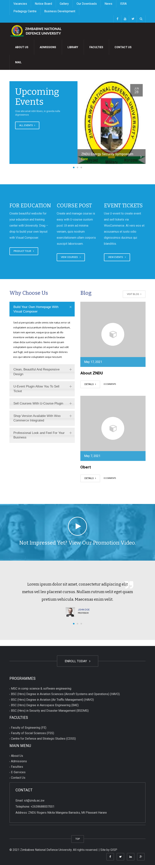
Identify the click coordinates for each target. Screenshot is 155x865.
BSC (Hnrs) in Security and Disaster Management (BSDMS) (50, 710)
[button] (74, 167)
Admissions (48, 47)
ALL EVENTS (26, 125)
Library (72, 47)
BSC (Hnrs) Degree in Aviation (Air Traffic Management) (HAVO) (52, 699)
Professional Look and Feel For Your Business (39, 435)
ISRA (123, 3)
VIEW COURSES (70, 257)
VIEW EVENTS (116, 257)
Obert (85, 467)
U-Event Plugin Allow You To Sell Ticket (36, 389)
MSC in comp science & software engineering (41, 689)
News (108, 3)
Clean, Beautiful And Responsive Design (36, 372)
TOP (77, 838)
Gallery (64, 3)
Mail (18, 62)
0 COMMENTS (110, 384)
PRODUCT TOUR (23, 251)
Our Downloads (87, 3)
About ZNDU (91, 373)
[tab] (42, 309)
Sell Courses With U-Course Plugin (38, 403)
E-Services (18, 772)
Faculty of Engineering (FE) (28, 727)
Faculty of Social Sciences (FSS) (32, 733)
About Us (21, 47)
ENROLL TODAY (76, 661)
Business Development (59, 11)
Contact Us (123, 47)
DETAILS (89, 384)
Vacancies (20, 3)
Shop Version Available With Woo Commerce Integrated (36, 418)
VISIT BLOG (133, 294)
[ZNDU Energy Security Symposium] (112, 123)
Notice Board (43, 3)
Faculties (96, 47)
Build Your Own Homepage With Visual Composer (35, 309)
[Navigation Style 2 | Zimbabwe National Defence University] (37, 31)
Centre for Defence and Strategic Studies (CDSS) (43, 739)
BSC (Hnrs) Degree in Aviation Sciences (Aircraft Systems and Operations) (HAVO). (65, 694)
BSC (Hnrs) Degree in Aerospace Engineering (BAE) (45, 705)
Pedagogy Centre (24, 11)
